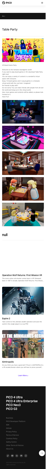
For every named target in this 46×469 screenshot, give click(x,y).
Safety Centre (11, 442)
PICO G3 (11, 409)
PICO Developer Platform (15, 421)
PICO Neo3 (13, 405)
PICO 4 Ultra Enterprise (22, 401)
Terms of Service (12, 435)
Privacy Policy (11, 432)
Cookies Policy (11, 438)
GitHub (9, 428)
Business (9, 418)
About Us (9, 449)
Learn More (22, 375)
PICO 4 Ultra (14, 397)
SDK (7, 425)
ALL (3, 16)
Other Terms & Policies (15, 445)
